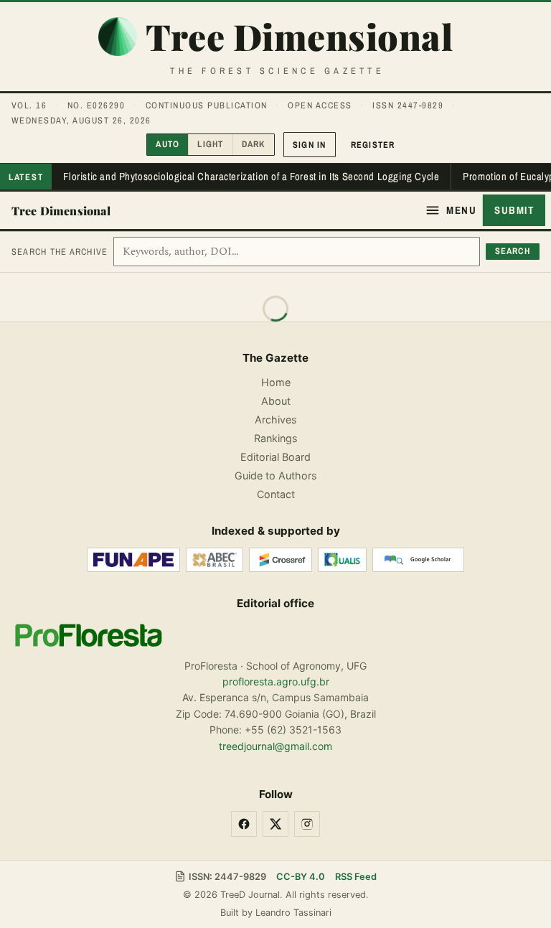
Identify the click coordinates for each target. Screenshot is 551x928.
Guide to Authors (276, 475)
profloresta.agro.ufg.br (275, 681)
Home (276, 382)
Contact (276, 494)
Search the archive (59, 251)
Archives (276, 419)
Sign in (309, 145)
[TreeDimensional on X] (275, 824)
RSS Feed (356, 876)
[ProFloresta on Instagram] (307, 824)
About (276, 401)
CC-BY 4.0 (300, 876)
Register (373, 145)
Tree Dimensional (61, 210)
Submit (514, 210)
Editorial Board (275, 457)
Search (513, 251)
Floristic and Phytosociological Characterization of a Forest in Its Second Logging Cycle (251, 176)
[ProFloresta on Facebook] (244, 824)
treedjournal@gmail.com (275, 746)
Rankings (276, 438)
